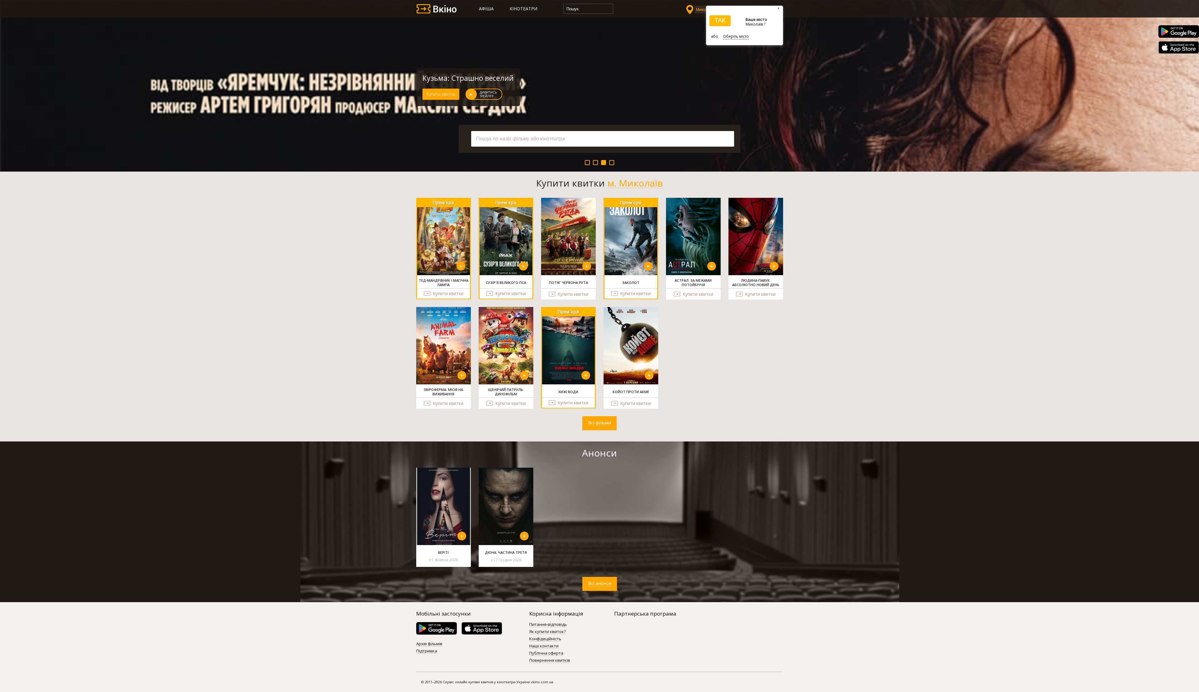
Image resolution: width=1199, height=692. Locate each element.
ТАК (720, 20)
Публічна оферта (546, 653)
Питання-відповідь (548, 624)
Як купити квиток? (547, 631)
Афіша (486, 9)
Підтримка (426, 651)
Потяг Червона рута (457, 78)
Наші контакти (544, 646)
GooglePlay (1178, 31)
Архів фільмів (429, 643)
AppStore (1178, 47)
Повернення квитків (549, 660)
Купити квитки (441, 94)
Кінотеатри (523, 9)
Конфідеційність (545, 638)
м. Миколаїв (635, 183)
